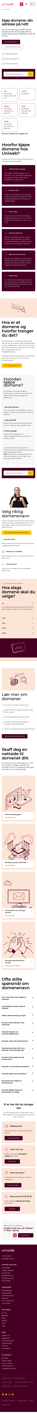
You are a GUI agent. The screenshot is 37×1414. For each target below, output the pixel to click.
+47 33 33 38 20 (7, 1256)
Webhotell (5, 1298)
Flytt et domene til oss (13, 47)
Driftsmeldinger (7, 1343)
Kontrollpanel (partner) (9, 1368)
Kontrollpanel (6, 1348)
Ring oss (12, 1209)
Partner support (7, 1360)
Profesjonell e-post (8, 1278)
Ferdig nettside (6, 1293)
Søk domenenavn (11, 42)
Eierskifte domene (7, 1275)
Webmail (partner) (7, 1366)
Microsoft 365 (6, 1281)
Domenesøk (6, 1268)
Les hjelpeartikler (13, 1138)
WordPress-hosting (8, 1295)
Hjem (3, 9)
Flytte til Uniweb (7, 1363)
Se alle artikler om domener (15, 736)
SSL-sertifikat (6, 1303)
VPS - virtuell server (8, 1301)
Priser (3, 1323)
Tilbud (3, 1326)
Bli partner (5, 1358)
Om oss (4, 1313)
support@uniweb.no (8, 1258)
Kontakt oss (5, 1335)
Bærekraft (5, 1315)
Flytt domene (6, 1273)
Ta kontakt (25, 1235)
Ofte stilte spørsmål (8, 1341)
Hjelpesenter (6, 1338)
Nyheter (4, 1321)
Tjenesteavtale (21, 1401)
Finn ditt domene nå (12, 365)
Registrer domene (7, 1270)
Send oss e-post (13, 1185)
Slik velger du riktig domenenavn (17, 532)
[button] (21, 4)
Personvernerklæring (8, 1401)
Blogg (4, 1318)
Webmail (4, 1346)
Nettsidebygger (7, 1290)
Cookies (30, 1401)
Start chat (12, 1161)
